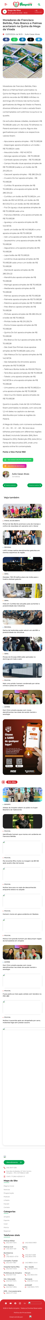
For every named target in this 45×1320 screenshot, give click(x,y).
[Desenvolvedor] (30, 1316)
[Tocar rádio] (5, 12)
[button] (6, 4)
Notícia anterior (11, 485)
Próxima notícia (34, 485)
